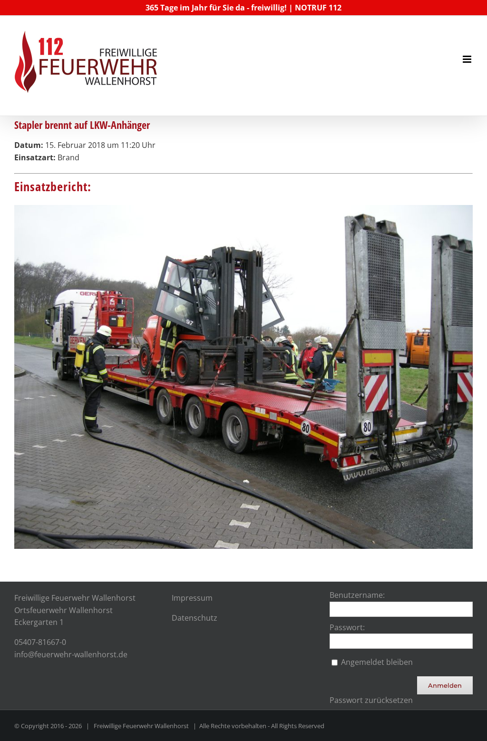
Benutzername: (357, 595)
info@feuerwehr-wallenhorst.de (70, 654)
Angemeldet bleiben (377, 662)
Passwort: (347, 627)
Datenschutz (194, 618)
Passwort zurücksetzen (371, 700)
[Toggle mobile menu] (468, 59)
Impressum (192, 598)
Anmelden (445, 685)
